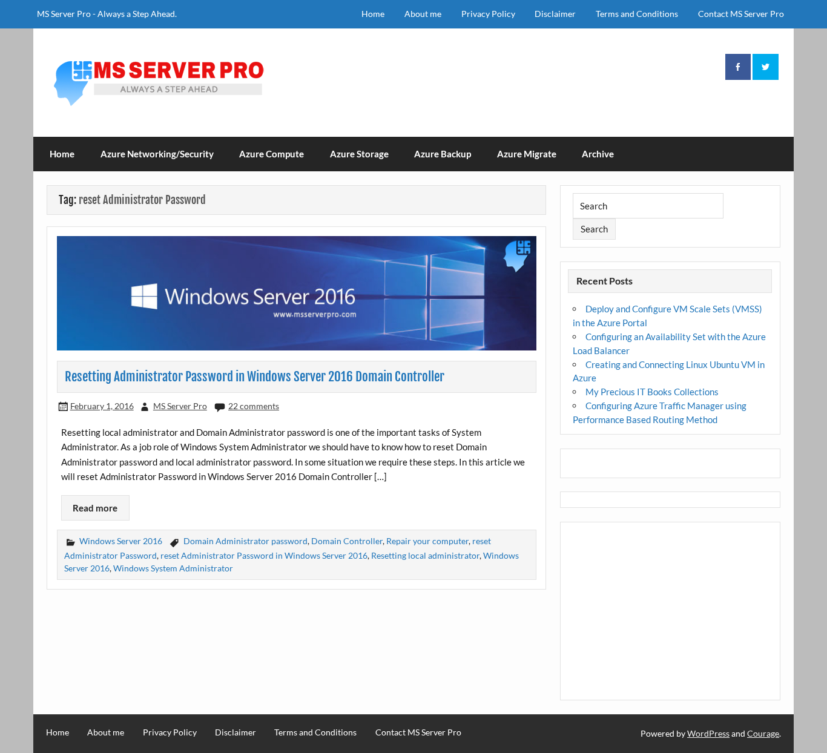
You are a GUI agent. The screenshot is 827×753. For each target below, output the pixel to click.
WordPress (708, 733)
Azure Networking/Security (157, 153)
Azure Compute (271, 153)
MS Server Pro (180, 406)
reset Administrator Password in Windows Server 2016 (263, 555)
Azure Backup (442, 153)
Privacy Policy (488, 13)
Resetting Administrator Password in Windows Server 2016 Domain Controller (254, 376)
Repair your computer (427, 541)
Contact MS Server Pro (741, 13)
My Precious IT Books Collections (652, 391)
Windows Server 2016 (120, 541)
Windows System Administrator (173, 568)
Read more (95, 507)
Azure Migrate (526, 153)
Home (372, 13)
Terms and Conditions (637, 13)
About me (422, 13)
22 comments (253, 406)
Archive (598, 153)
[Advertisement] (670, 611)
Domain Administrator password (245, 541)
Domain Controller (347, 541)
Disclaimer (555, 13)
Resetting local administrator (425, 555)
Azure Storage (359, 153)
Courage (763, 733)
